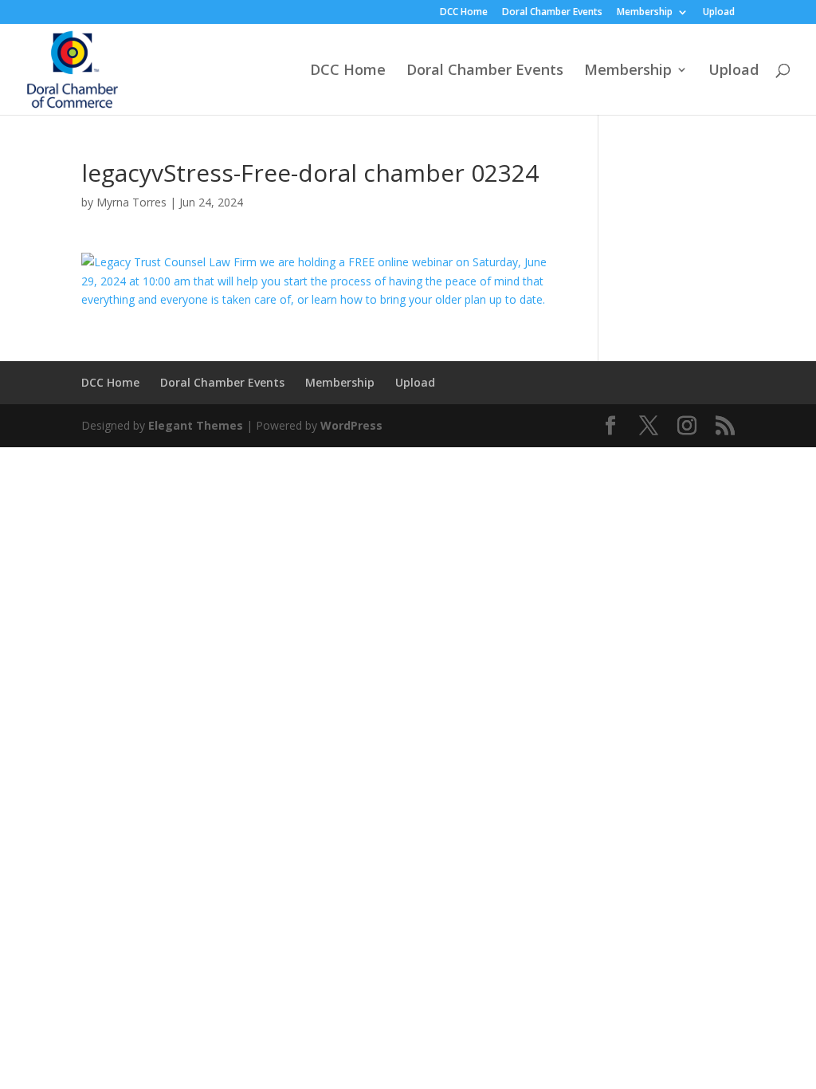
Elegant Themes (195, 425)
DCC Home (464, 12)
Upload (719, 12)
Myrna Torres (131, 202)
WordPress (351, 425)
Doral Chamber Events (552, 12)
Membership (645, 12)
